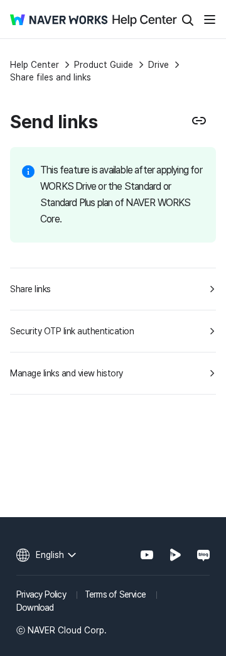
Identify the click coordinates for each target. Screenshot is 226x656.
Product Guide (103, 65)
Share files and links (50, 77)
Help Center (34, 65)
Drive (158, 65)
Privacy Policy (41, 594)
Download (35, 608)
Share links (30, 289)
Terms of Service (115, 594)
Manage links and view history (66, 373)
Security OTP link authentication (72, 331)
